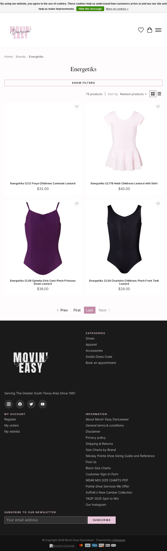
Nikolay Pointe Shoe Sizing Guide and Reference (120, 456)
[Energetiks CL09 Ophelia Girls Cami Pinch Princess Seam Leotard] (42, 238)
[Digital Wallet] (110, 546)
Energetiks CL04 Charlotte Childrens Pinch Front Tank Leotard (124, 282)
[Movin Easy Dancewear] (20, 30)
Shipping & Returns (99, 443)
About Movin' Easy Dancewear (107, 419)
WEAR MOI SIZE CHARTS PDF (107, 480)
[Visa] (88, 546)
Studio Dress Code (99, 356)
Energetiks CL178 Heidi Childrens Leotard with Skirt (124, 183)
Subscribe (102, 520)
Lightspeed (118, 540)
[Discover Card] (101, 546)
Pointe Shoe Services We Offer (107, 486)
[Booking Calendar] (62, 545)
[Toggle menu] (158, 30)
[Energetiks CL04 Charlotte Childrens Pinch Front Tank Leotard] (124, 238)
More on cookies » (117, 8)
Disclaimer (93, 431)
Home (8, 56)
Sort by (113, 94)
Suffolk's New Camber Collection (109, 492)
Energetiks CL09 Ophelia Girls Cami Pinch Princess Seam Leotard (43, 282)
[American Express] (94, 546)
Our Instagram (96, 504)
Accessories (94, 350)
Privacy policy (96, 437)
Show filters (83, 82)
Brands (21, 56)
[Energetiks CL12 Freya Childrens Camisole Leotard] (42, 140)
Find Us (91, 462)
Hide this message (90, 8)
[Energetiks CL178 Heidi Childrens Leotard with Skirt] (124, 140)
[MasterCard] (81, 546)
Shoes (90, 338)
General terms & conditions (105, 425)
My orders (11, 425)
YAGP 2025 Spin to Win (102, 498)
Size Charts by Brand (101, 450)
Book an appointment (101, 363)
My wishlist (12, 431)
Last (89, 310)
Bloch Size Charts (98, 468)
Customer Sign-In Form (102, 474)
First (77, 310)
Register (10, 419)
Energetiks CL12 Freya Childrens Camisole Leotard (43, 183)
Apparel (91, 344)
